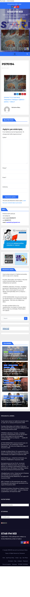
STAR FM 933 (15, 11)
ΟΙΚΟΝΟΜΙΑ (15, 365)
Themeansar (22, 553)
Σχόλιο (5, 137)
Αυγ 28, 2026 (8, 373)
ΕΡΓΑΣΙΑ (5, 365)
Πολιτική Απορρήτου (6, 564)
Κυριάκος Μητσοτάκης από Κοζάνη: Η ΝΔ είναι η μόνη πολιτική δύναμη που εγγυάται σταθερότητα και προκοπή (15, 281)
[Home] (2, 54)
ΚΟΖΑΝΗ (10, 365)
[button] (27, 54)
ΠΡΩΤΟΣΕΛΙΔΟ (6, 367)
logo (20, 557)
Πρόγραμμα (14, 564)
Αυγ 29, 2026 (8, 358)
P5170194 (8, 64)
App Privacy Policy (10, 557)
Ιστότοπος (5, 187)
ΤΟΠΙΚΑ (12, 367)
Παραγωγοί (25, 561)
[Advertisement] (15, 581)
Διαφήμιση (20, 561)
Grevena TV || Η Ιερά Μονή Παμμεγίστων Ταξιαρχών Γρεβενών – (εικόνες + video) (14, 100)
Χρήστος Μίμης (16, 107)
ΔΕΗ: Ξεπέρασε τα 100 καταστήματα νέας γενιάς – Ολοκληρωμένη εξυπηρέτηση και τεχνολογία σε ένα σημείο (14, 483)
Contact (17, 557)
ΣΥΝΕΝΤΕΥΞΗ (6, 382)
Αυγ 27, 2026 (8, 404)
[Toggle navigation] (15, 54)
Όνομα (5, 168)
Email (4, 177)
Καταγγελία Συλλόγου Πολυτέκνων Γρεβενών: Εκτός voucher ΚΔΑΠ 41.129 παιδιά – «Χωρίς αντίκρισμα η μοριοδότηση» (15, 490)
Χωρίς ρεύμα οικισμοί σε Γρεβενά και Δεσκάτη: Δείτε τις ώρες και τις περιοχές (15, 356)
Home (4, 557)
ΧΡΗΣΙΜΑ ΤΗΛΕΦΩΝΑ (23, 564)
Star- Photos (25, 557)
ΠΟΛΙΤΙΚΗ (21, 365)
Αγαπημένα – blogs (12, 561)
